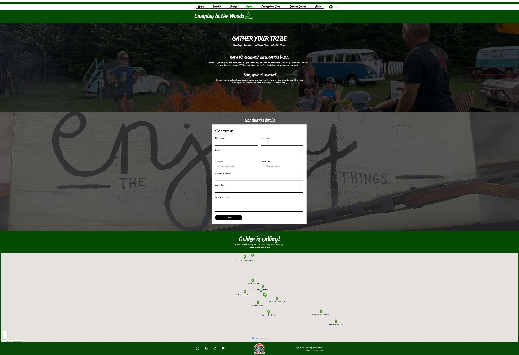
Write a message (222, 197)
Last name (266, 138)
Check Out (265, 162)
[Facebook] (206, 348)
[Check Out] (263, 166)
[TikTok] (214, 348)
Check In (219, 162)
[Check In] (218, 166)
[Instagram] (197, 348)
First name (220, 138)
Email (218, 150)
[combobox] (259, 178)
